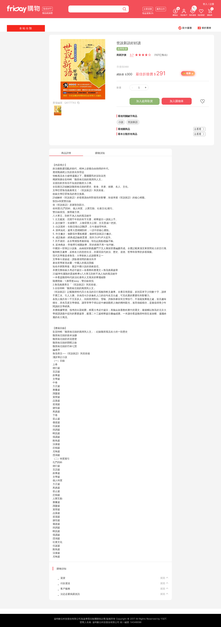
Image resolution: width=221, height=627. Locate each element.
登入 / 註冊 (208, 4)
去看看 (198, 128)
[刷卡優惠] (185, 28)
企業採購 (148, 9)
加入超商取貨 (144, 101)
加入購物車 (177, 101)
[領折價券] (204, 28)
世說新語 (133, 122)
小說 (120, 122)
